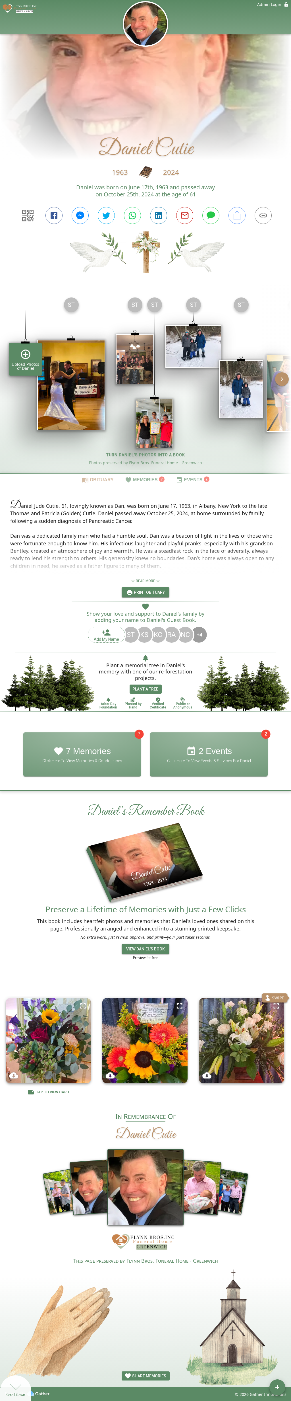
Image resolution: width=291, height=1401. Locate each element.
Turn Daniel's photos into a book (145, 455)
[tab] (98, 479)
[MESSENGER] (80, 215)
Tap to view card (52, 1092)
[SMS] (210, 215)
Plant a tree (145, 689)
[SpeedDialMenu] (277, 1387)
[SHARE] (237, 215)
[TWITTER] (106, 215)
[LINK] (263, 215)
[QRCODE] (27, 215)
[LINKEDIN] (158, 215)
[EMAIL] (184, 215)
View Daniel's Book (145, 949)
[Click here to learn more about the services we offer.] (145, 1243)
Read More (145, 581)
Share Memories (148, 1376)
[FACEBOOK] (54, 215)
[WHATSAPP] (132, 215)
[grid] (145, 383)
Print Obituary (149, 592)
